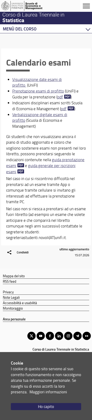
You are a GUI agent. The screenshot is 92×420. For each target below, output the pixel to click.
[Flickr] (87, 336)
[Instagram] (68, 336)
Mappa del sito (14, 275)
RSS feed (9, 281)
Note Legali (11, 297)
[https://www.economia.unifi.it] (26, 6)
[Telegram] (77, 336)
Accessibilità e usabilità (20, 302)
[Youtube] (41, 336)
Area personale (14, 319)
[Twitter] (31, 336)
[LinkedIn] (59, 336)
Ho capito (46, 406)
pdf (60, 97)
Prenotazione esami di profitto (38, 91)
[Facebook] (50, 336)
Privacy (8, 291)
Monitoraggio (13, 308)
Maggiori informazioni (48, 392)
